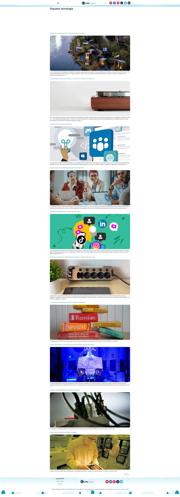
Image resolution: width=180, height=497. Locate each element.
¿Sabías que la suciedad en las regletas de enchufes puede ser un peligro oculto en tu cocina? (72, 257)
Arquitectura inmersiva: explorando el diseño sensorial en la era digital (67, 33)
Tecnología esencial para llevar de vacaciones (61, 124)
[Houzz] (129, 3)
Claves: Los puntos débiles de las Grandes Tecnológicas (63, 432)
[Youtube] (110, 3)
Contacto (60, 484)
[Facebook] (114, 3)
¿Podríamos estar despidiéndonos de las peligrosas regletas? (64, 390)
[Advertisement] (90, 21)
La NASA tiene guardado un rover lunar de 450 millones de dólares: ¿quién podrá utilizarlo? (72, 344)
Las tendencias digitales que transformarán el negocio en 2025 (65, 211)
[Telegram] (125, 3)
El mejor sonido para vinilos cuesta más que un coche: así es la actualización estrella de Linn (72, 78)
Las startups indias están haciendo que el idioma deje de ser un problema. (68, 302)
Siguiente (127, 474)
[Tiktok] (121, 3)
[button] (58, 3)
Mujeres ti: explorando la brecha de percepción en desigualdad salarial (67, 167)
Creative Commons (83, 489)
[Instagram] (118, 3)
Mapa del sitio (60, 481)
